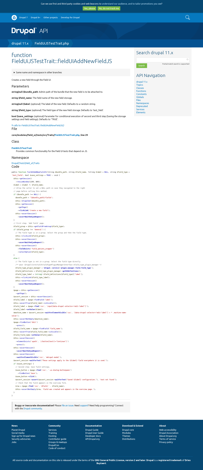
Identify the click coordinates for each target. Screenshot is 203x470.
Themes (126, 436)
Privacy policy (166, 442)
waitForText (35, 360)
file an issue (67, 405)
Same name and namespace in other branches (39, 72)
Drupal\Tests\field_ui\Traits (25, 163)
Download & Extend (132, 425)
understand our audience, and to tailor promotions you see (131, 3)
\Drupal (47, 268)
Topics (139, 85)
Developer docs (93, 436)
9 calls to (38, 125)
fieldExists (24, 249)
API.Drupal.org (92, 439)
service (55, 268)
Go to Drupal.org (14, 17)
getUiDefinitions (70, 271)
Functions (141, 91)
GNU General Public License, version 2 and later (120, 460)
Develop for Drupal (70, 17)
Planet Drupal (18, 430)
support (84, 405)
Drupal (150, 460)
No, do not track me (109, 8)
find (37, 306)
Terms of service (167, 439)
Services (140, 109)
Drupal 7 (23, 17)
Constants (141, 94)
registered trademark (170, 460)
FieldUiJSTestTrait (22, 148)
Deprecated (142, 106)
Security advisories (21, 439)
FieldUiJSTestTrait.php (52, 43)
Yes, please (89, 8)
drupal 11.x (20, 43)
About (162, 425)
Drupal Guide (91, 430)
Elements (140, 112)
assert (35, 380)
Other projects (51, 17)
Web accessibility (167, 430)
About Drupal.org (167, 436)
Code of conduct (56, 448)
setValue (31, 309)
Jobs (14, 442)
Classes (140, 88)
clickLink (23, 210)
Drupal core (128, 430)
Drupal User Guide (94, 433)
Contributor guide (57, 439)
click (31, 376)
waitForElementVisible (55, 313)
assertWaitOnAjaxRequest (30, 217)
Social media (18, 433)
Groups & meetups (57, 442)
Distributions (128, 439)
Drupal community (32, 408)
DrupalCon (53, 445)
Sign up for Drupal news (23, 436)
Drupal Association (168, 433)
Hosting (52, 436)
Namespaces (142, 103)
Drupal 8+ (35, 17)
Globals (140, 97)
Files (138, 100)
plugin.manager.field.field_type (76, 268)
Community (54, 425)
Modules (126, 433)
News (15, 425)
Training (52, 433)
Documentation (93, 425)
